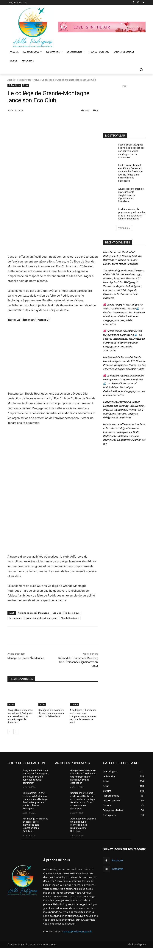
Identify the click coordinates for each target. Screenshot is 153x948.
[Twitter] (46, 120)
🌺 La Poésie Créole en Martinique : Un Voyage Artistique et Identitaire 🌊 (123, 379)
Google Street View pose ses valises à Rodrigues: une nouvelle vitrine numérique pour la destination (20, 716)
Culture (74, 704)
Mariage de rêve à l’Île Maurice (25, 658)
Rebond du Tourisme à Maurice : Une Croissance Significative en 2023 (78, 662)
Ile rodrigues (15, 618)
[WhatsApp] (63, 120)
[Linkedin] (143, 3)
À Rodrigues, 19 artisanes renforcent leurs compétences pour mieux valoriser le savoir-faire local (83, 716)
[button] (141, 69)
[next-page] (15, 731)
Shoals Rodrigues (70, 618)
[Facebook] (133, 3)
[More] (72, 120)
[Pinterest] (54, 120)
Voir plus (123, 228)
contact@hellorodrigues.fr (77, 931)
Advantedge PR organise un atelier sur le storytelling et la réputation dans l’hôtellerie (131, 195)
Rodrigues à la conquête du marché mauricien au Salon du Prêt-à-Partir (51, 713)
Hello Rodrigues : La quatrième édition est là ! (124, 439)
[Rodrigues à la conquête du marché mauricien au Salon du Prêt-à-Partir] (52, 696)
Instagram (117, 868)
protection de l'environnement (41, 618)
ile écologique (72, 612)
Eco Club (57, 612)
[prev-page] (9, 731)
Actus (36, 79)
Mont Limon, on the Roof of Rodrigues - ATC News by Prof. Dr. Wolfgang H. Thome (122, 256)
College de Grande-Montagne (33, 612)
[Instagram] (138, 3)
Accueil (11, 79)
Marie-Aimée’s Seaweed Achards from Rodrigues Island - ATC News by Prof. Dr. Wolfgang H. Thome (124, 361)
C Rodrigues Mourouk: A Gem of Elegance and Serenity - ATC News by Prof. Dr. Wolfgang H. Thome (124, 405)
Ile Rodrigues (24, 79)
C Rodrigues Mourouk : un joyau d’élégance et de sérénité (123, 413)
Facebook (117, 860)
